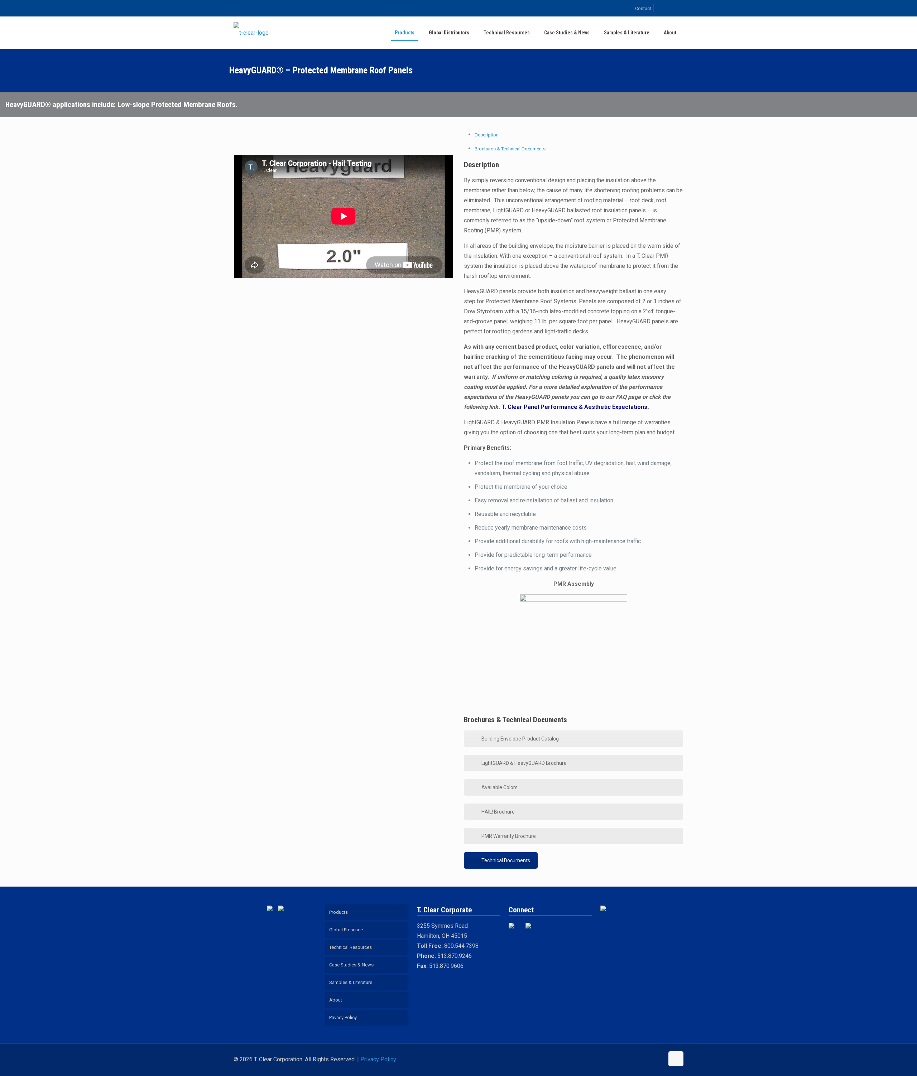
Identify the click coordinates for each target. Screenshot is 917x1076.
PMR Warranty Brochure (508, 836)
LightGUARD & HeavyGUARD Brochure (524, 763)
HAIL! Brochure (498, 812)
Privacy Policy (343, 1017)
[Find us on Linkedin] (531, 928)
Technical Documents (505, 860)
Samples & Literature (350, 982)
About (335, 1000)
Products (338, 912)
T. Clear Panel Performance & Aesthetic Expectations (574, 407)
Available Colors (499, 787)
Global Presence (346, 929)
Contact (643, 8)
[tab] (487, 134)
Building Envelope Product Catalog (520, 739)
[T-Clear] (251, 32)
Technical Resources (350, 947)
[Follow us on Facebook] (514, 928)
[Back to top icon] (675, 1058)
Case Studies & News (351, 965)
